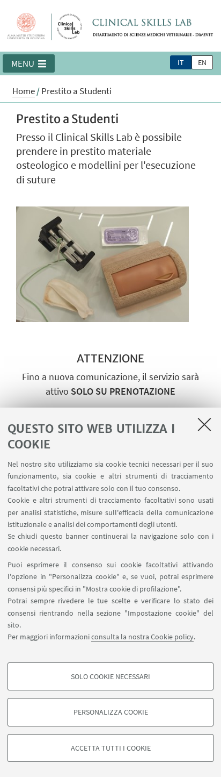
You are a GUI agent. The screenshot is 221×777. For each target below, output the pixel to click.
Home (23, 91)
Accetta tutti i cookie (111, 748)
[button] (29, 63)
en (202, 62)
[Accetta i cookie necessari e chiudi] (204, 424)
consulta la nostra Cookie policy (142, 636)
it (181, 62)
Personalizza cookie (110, 712)
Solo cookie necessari (110, 676)
